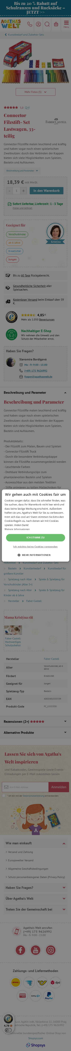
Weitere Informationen (17, 529)
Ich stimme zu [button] (35, 537)
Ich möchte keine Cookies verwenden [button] (35, 546)
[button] (35, 555)
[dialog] (35, 525)
